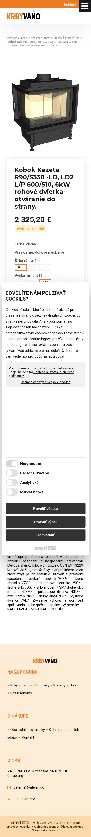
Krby (13, 685)
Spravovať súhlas (43, 830)
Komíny (59, 685)
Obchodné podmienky (27, 729)
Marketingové (32, 492)
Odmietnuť (45, 535)
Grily (72, 685)
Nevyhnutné (30, 463)
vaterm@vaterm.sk (29, 787)
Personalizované (34, 473)
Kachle (27, 685)
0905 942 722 (24, 799)
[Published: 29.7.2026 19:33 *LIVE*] (32, 823)
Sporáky (42, 685)
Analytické (29, 482)
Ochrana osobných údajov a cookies (45, 382)
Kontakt (28, 737)
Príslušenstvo (21, 693)
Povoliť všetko (45, 508)
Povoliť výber (45, 522)
